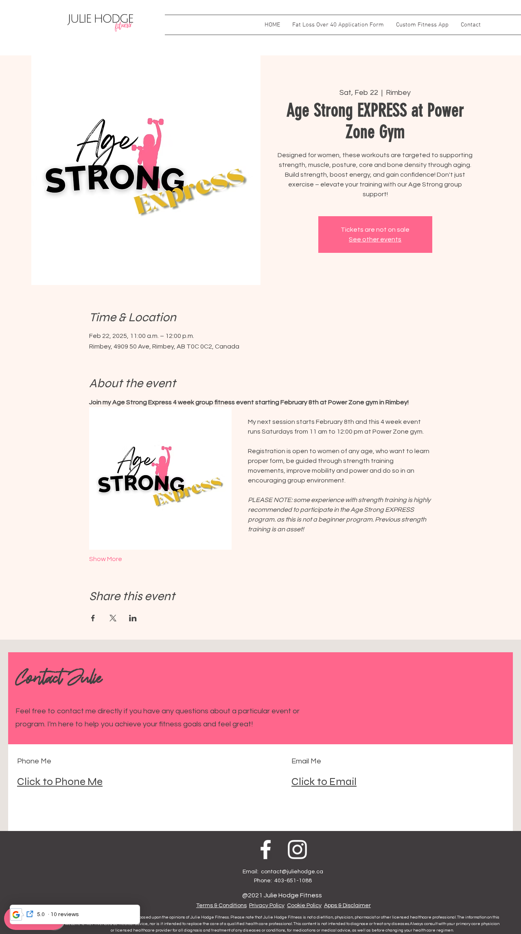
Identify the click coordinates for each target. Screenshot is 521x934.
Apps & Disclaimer (347, 861)
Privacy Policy (267, 861)
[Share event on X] (113, 573)
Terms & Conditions (221, 861)
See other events (375, 239)
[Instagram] (297, 805)
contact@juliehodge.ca (292, 827)
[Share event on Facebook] (93, 573)
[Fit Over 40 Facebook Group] (265, 805)
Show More (105, 514)
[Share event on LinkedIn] (133, 573)
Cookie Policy (304, 861)
